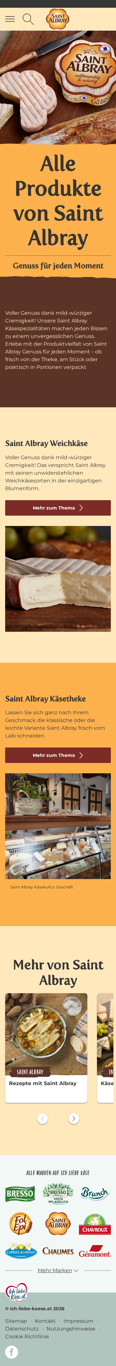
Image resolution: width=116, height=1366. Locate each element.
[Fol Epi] (21, 1223)
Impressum (79, 1321)
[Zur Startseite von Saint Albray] (57, 19)
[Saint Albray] (58, 1223)
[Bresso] (21, 1193)
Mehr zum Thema (54, 508)
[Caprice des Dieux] (21, 1251)
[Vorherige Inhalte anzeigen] (42, 1118)
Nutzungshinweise (71, 1329)
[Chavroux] (95, 1224)
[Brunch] (95, 1193)
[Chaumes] (58, 1251)
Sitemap (16, 1321)
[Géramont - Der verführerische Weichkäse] (95, 1251)
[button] (58, 1270)
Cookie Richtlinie (27, 1336)
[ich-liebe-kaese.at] (16, 1292)
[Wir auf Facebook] (11, 1353)
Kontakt (46, 1321)
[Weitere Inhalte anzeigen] (73, 1118)
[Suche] (28, 19)
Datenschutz (22, 1329)
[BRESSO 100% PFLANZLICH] (58, 1193)
